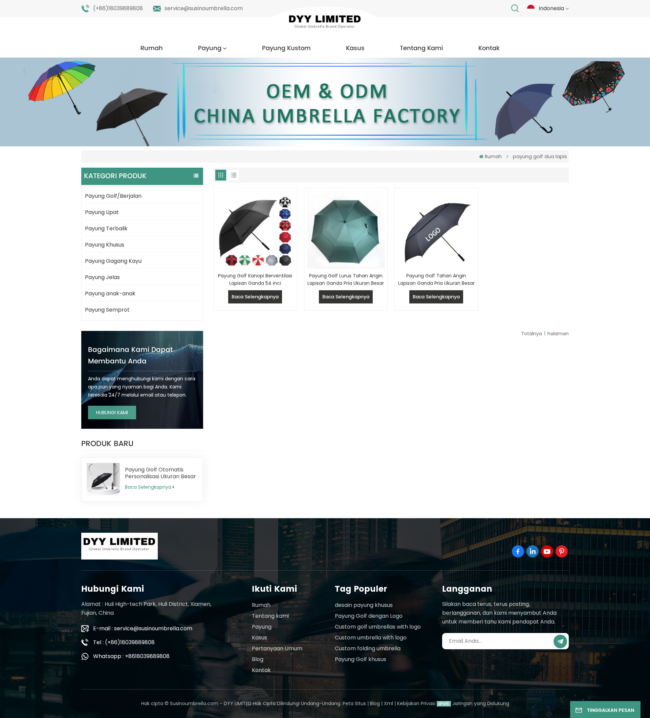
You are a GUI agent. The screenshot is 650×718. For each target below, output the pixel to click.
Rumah (151, 48)
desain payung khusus (364, 605)
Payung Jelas (102, 277)
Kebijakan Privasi (416, 703)
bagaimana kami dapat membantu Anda (130, 355)
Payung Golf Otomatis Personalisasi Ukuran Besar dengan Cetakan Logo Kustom (160, 473)
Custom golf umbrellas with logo (378, 627)
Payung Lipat (102, 212)
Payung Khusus (104, 245)
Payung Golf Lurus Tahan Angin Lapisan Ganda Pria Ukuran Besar (345, 279)
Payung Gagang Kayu (113, 261)
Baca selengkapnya (148, 487)
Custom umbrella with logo (371, 637)
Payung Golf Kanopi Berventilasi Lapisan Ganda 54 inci (255, 279)
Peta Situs (354, 703)
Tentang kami (270, 616)
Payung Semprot (107, 310)
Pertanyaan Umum (277, 648)
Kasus (355, 48)
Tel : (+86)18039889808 (124, 642)
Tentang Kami (421, 48)
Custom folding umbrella (367, 648)
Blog (257, 659)
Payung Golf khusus (360, 659)
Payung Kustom (286, 48)
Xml (388, 703)
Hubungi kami (112, 412)
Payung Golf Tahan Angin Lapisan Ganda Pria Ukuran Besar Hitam (436, 279)
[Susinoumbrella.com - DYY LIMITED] (325, 23)
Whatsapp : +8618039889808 (131, 656)
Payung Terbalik (106, 228)
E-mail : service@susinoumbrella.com (142, 628)
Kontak (489, 48)
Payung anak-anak (110, 293)
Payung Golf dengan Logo (369, 616)
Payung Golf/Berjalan (113, 196)
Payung (209, 48)
